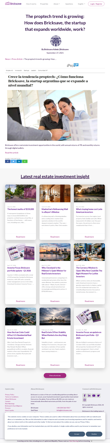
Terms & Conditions (11, 397)
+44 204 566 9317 (63, 408)
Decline (94, 434)
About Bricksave (10, 399)
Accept (76, 434)
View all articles (55, 375)
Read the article (11, 152)
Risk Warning (73, 441)
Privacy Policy (9, 394)
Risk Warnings (10, 403)
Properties (44, 4)
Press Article (17, 59)
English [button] (81, 4)
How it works (31, 4)
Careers (7, 401)
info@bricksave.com (64, 410)
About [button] (56, 4)
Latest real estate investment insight (55, 176)
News (7, 59)
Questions (69, 4)
